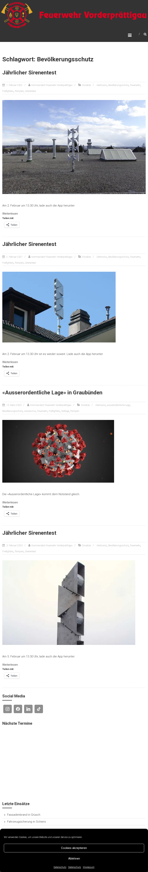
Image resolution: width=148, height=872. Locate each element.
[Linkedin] (28, 709)
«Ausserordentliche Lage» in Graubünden (52, 392)
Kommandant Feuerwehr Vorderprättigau (51, 85)
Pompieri (19, 91)
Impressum (88, 867)
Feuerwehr (135, 85)
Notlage (65, 411)
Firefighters (7, 91)
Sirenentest (30, 91)
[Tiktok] (39, 709)
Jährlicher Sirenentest (29, 72)
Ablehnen (74, 858)
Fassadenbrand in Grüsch (23, 814)
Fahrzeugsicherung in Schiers (26, 821)
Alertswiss (102, 85)
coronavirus (30, 411)
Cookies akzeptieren (74, 848)
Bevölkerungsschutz (118, 85)
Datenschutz (60, 867)
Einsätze (86, 85)
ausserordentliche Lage (118, 405)
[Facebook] (18, 709)
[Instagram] (7, 709)
